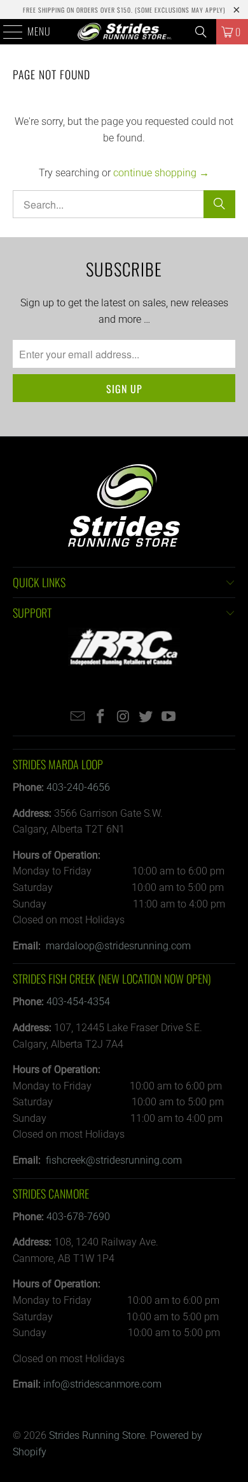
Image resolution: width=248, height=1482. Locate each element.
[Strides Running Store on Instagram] (123, 717)
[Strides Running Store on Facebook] (100, 717)
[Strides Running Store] (124, 31)
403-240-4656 (78, 787)
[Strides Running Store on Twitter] (146, 717)
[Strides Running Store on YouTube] (169, 717)
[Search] (201, 31)
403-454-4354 (78, 1002)
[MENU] (6, 31)
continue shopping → (161, 173)
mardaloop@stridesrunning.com (118, 946)
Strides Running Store (97, 1435)
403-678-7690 (78, 1217)
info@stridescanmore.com (102, 1384)
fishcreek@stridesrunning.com (114, 1160)
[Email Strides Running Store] (78, 717)
